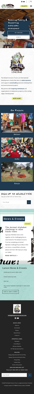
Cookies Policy (17, 362)
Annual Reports (17, 343)
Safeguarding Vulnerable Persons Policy (17, 354)
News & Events (17, 333)
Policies (17, 352)
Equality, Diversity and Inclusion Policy (17, 357)
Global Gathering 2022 (10, 276)
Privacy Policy (17, 359)
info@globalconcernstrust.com (17, 315)
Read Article (10, 255)
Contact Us (17, 335)
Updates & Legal (17, 339)
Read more (17, 98)
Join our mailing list (17, 367)
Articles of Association (17, 364)
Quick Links (17, 323)
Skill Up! (6, 281)
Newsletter (17, 341)
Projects (17, 330)
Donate (24, 6)
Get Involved (19, 32)
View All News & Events (11, 291)
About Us (17, 325)
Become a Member (17, 346)
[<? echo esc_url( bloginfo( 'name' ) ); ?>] (17, 305)
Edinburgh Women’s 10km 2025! (13, 272)
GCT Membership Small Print (17, 348)
